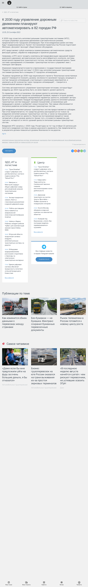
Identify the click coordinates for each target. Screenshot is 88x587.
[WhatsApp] (81, 151)
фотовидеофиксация (58, 140)
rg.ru (4, 133)
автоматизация (34, 140)
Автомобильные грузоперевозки (14, 385)
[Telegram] (84, 151)
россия (35, 142)
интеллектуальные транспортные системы (15, 140)
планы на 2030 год (27, 142)
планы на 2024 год (14, 142)
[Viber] (78, 151)
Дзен (62, 388)
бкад (49, 140)
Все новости (9, 278)
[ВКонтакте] (72, 151)
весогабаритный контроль (73, 140)
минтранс (5, 142)
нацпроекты (44, 140)
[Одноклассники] (75, 151)
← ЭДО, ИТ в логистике (10, 12)
